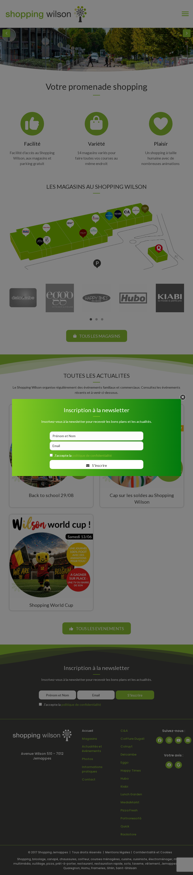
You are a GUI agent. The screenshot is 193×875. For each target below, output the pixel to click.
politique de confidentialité (92, 455)
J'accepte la (83, 455)
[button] (183, 397)
